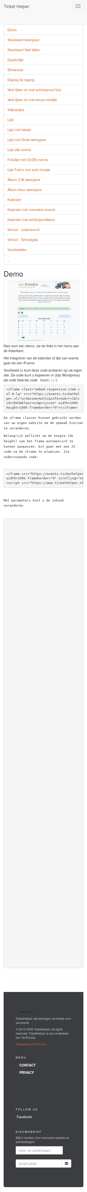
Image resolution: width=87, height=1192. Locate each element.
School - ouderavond (23, 229)
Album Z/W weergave (23, 179)
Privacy (26, 1072)
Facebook (24, 1116)
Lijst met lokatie (19, 129)
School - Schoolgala (22, 239)
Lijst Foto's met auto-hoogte (28, 169)
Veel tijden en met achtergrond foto (34, 89)
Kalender (14, 199)
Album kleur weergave (24, 189)
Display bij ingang (20, 79)
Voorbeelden (17, 249)
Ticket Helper (16, 6)
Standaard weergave (23, 39)
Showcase (15, 69)
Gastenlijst (15, 59)
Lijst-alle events (19, 149)
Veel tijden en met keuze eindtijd (32, 99)
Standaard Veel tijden (23, 49)
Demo (12, 29)
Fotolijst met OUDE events (27, 159)
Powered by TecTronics (31, 1044)
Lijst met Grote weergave (26, 139)
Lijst (10, 119)
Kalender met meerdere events (31, 209)
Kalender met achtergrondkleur (31, 219)
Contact (27, 1065)
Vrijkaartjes (15, 109)
